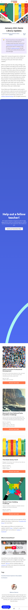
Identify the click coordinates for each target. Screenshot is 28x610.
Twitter (18, 530)
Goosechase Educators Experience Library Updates (10, 34)
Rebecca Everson (14, 592)
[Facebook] (9, 609)
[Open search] (26, 1)
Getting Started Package (7, 96)
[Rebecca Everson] (14, 587)
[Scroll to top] (19, 609)
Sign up (7, 563)
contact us (4, 565)
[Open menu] (1, 1)
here (11, 528)
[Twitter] (14, 609)
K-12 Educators (4, 577)
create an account (15, 48)
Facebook (3, 531)
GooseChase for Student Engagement (15, 45)
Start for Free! (6, 607)
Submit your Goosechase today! (14, 228)
